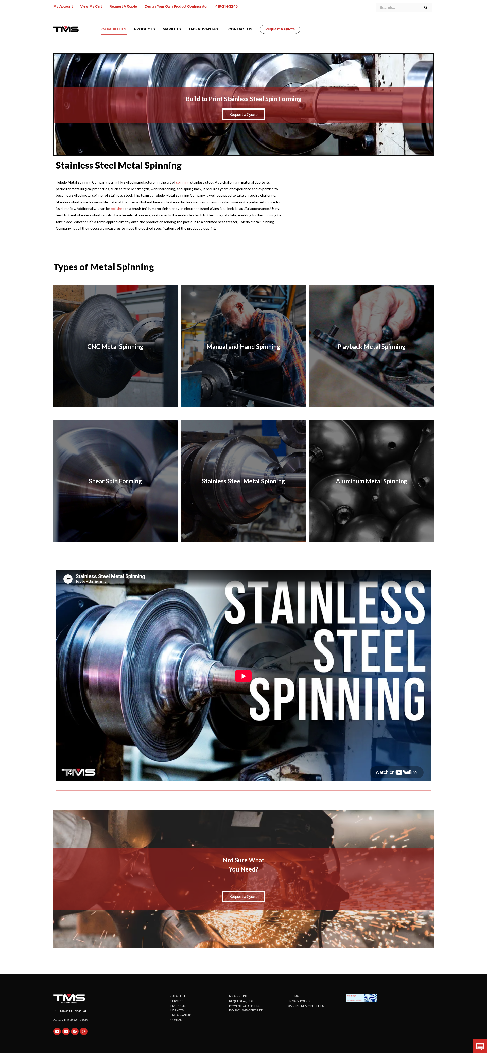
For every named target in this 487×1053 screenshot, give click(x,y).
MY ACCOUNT (238, 996)
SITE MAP (294, 996)
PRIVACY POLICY (299, 1001)
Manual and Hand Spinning (243, 346)
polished (117, 208)
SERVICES (177, 1001)
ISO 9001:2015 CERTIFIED (246, 1010)
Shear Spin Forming (115, 481)
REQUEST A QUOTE (242, 1001)
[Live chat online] (480, 1046)
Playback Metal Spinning (371, 346)
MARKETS (177, 1010)
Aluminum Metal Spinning (371, 481)
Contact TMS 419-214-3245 (70, 1020)
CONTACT (177, 1019)
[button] (280, 29)
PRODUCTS (178, 1005)
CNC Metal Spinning (115, 346)
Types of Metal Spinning (103, 266)
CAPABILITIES (179, 996)
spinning (182, 182)
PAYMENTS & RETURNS (244, 1005)
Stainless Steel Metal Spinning (119, 165)
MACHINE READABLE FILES (306, 1005)
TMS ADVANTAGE (181, 1015)
